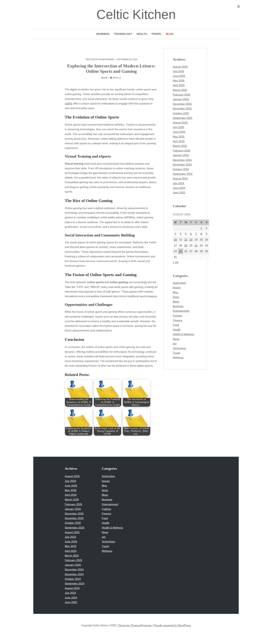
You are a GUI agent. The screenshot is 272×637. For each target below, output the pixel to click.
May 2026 (178, 80)
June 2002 (179, 192)
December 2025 (182, 103)
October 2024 (181, 169)
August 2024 (180, 178)
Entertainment (181, 310)
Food (176, 324)
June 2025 (179, 131)
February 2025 (181, 150)
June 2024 (179, 187)
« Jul (175, 262)
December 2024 (182, 159)
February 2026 (181, 94)
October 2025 (181, 113)
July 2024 (178, 183)
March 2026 (180, 89)
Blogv (176, 301)
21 (196, 245)
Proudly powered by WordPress (172, 625)
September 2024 (182, 173)
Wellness (178, 357)
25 (180, 251)
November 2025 (182, 108)
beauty (177, 287)
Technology (123, 33)
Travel (156, 33)
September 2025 (182, 117)
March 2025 (180, 145)
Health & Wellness (183, 334)
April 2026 (179, 85)
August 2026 (180, 66)
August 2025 (180, 122)
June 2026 (179, 75)
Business (102, 33)
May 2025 (178, 136)
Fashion (177, 315)
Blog (170, 33)
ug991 (68, 103)
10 (175, 239)
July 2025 (178, 127)
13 (190, 239)
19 (185, 245)
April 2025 (179, 141)
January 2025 (181, 155)
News (176, 338)
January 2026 (181, 99)
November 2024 (182, 164)
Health (142, 33)
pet (175, 343)
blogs (176, 296)
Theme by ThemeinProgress (135, 625)
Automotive (179, 282)
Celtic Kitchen (136, 14)
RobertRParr (106, 59)
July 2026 (178, 71)
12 (185, 239)
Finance (177, 320)
